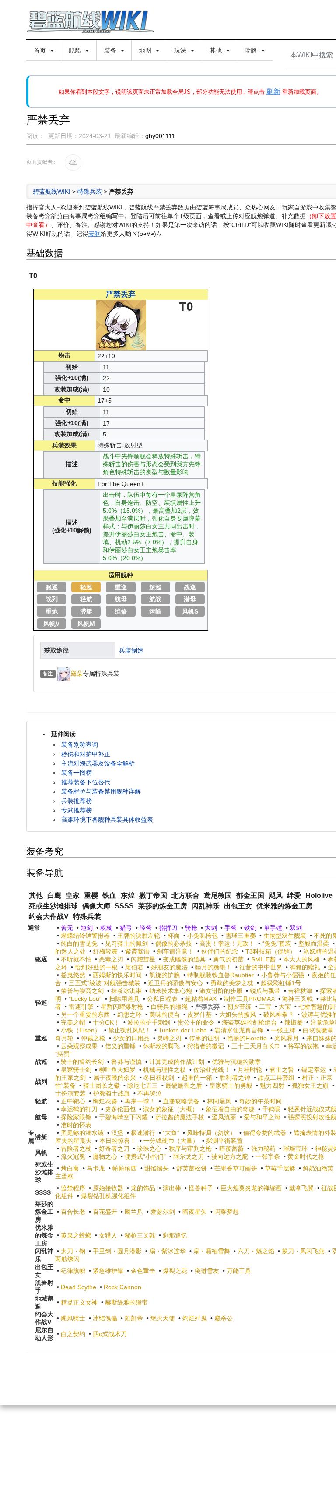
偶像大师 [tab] (96, 906)
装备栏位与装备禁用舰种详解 (101, 791)
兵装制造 (131, 650)
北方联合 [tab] (186, 895)
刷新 (273, 91)
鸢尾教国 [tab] (218, 895)
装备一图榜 (76, 772)
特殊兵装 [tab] (87, 916)
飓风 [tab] (276, 895)
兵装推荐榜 (76, 801)
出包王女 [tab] (238, 906)
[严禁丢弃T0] (121, 324)
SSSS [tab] (124, 906)
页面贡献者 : (40, 162)
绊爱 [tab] (294, 895)
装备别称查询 (79, 744)
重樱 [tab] (91, 895)
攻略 (252, 50)
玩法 (181, 50)
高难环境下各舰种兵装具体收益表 (107, 819)
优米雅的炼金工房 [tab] (284, 906)
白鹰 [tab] (54, 895)
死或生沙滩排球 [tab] (53, 906)
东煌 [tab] (128, 895)
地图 (146, 50)
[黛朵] (63, 673)
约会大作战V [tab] (49, 916)
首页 (41, 50)
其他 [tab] (36, 895)
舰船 (76, 50)
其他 (217, 50)
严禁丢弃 (121, 294)
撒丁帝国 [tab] (153, 895)
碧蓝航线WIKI (51, 191)
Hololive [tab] (318, 895)
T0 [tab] (33, 276)
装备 (111, 50)
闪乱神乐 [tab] (206, 906)
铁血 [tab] (109, 895)
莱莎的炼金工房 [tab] (162, 906)
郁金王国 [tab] (250, 895)
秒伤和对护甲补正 (85, 754)
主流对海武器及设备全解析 (98, 763)
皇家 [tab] (73, 895)
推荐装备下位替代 (85, 782)
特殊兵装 (89, 191)
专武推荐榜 (76, 810)
